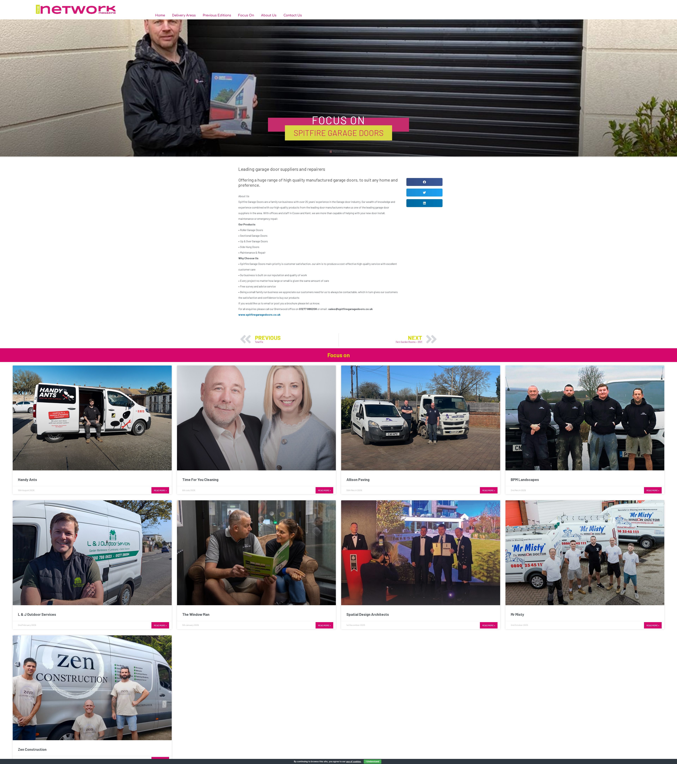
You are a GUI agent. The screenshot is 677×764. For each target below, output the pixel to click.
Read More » (160, 490)
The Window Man (195, 614)
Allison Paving (358, 479)
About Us (268, 15)
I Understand (372, 761)
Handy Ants (27, 479)
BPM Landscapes (525, 479)
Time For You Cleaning (200, 479)
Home (160, 15)
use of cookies (353, 761)
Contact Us (292, 15)
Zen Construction (32, 749)
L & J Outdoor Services (37, 614)
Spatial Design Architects (367, 614)
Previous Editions (217, 15)
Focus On (246, 15)
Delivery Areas (184, 15)
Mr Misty (517, 614)
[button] (424, 182)
